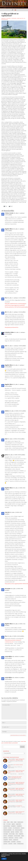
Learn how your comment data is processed (13, 742)
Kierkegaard (10, 836)
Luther (21, 838)
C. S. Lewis (8, 824)
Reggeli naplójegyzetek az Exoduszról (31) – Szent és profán (16, 812)
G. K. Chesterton (16, 828)
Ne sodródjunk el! (18, 806)
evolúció (5, 828)
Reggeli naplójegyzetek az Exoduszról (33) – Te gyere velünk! (16, 800)
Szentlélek (13, 842)
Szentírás (19, 842)
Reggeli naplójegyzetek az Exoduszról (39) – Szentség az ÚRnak (16, 759)
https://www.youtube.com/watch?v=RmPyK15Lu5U (13, 641)
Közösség (14, 18)
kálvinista (5, 838)
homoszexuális (7, 832)
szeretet (5, 843)
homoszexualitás (18, 830)
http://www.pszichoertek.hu (11, 327)
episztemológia (7, 826)
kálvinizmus (11, 838)
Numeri (10, 840)
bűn (4, 824)
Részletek (3, 856)
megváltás (6, 840)
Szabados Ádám (7, 842)
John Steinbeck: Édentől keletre (15, 765)
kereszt (5, 836)
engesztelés (18, 824)
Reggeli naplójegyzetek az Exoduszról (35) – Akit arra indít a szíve (16, 789)
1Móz (5, 822)
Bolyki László (20, 822)
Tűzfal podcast (20, 843)
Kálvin (22, 836)
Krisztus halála (17, 836)
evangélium (13, 826)
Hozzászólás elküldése (18, 735)
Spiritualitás (20, 18)
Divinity (9, 18)
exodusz (10, 828)
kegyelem (21, 834)
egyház (13, 824)
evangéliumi (19, 826)
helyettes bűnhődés (7, 830)
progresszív (15, 840)
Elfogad (4, 858)
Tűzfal (15, 843)
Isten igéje (6, 834)
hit (13, 830)
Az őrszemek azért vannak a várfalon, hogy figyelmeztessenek (15, 777)
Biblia (15, 822)
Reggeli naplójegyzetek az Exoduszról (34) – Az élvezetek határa (16, 795)
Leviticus (16, 838)
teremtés (10, 843)
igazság (12, 832)
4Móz (12, 822)
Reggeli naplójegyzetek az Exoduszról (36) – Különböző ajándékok (16, 783)
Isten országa (11, 834)
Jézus (17, 834)
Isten (21, 832)
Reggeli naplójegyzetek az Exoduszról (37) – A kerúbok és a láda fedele (16, 772)
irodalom (17, 832)
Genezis (22, 828)
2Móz (8, 822)
